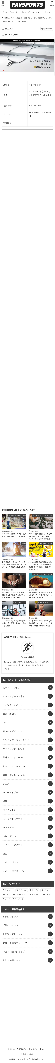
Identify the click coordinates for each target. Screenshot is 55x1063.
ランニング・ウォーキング (16, 740)
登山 (5, 853)
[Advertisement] (27, 221)
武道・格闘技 (9, 714)
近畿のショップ (10, 925)
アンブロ (35, 890)
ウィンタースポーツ (13, 705)
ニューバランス (21, 894)
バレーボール (9, 836)
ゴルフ (6, 722)
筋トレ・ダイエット (13, 731)
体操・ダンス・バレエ (14, 775)
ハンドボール (9, 827)
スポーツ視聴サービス (14, 871)
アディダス (22, 890)
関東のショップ (10, 916)
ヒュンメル (36, 894)
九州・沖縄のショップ (14, 960)
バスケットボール (11, 792)
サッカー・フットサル (14, 766)
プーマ (47, 894)
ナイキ (7, 894)
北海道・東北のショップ (15, 934)
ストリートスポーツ (13, 818)
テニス (6, 783)
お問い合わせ (28, 1054)
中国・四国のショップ (14, 951)
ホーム (12, 1049)
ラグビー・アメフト (13, 845)
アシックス (9, 890)
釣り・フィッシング (13, 687)
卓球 (5, 801)
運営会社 (22, 1049)
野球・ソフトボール (13, 757)
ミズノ (7, 899)
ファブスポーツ (22, 1059)
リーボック (19, 899)
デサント (47, 890)
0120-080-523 (35, 106)
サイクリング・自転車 (14, 749)
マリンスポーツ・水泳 (14, 696)
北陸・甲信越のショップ (15, 943)
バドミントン (9, 810)
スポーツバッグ (10, 862)
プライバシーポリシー (38, 1049)
